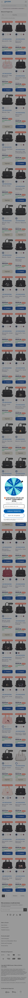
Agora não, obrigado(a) (14, 515)
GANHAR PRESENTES (14, 511)
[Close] (25, 478)
